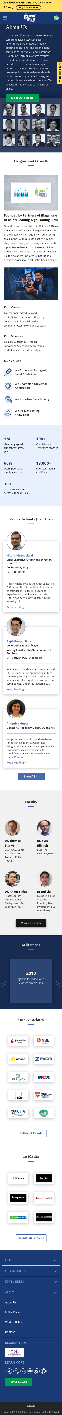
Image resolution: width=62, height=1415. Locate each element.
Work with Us (13, 1322)
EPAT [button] (8, 1260)
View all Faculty (31, 923)
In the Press (13, 1312)
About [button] (9, 1292)
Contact (10, 1332)
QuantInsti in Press (31, 1238)
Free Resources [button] (16, 1271)
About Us (11, 1302)
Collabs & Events (31, 1133)
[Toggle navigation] (5, 17)
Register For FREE (28, 7)
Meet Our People (22, 97)
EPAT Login (19, 1381)
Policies (31, 1405)
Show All (29, 776)
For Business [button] (14, 1281)
